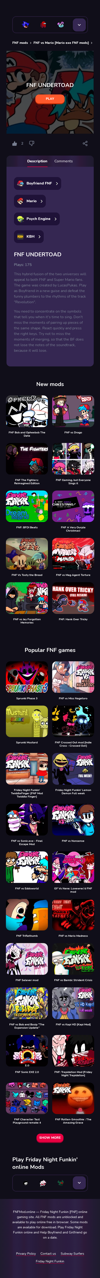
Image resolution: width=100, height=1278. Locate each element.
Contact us (48, 1253)
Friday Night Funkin (50, 1261)
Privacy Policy (26, 1253)
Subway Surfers (72, 1253)
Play (50, 99)
